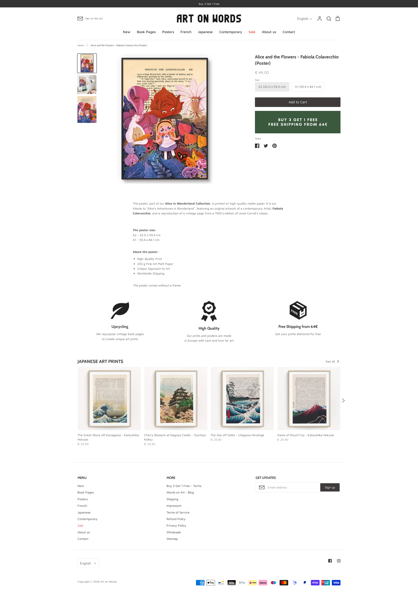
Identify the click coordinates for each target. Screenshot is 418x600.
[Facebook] (330, 560)
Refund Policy (176, 519)
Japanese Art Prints (100, 361)
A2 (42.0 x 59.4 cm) (272, 86)
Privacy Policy (176, 525)
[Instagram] (338, 560)
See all (331, 361)
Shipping (172, 499)
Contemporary (230, 32)
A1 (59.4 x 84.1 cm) (308, 86)
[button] (74, 400)
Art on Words (108, 581)
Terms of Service (178, 512)
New (126, 32)
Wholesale (174, 532)
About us (269, 32)
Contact (289, 32)
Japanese (205, 32)
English (302, 18)
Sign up (330, 487)
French (185, 32)
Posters (168, 32)
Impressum (174, 505)
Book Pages (146, 32)
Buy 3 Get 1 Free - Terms (184, 486)
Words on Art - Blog (180, 492)
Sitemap (172, 539)
